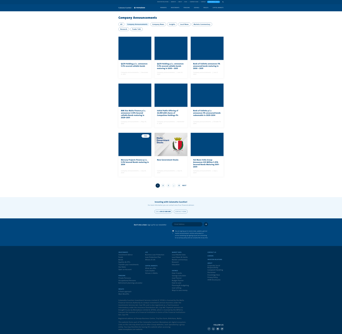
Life (146, 252)
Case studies (150, 271)
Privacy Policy (213, 277)
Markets (173, 2)
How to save (176, 283)
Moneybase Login (213, 2)
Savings (196, 8)
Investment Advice (125, 255)
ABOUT (210, 263)
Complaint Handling (215, 270)
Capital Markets (218, 8)
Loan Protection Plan (153, 257)
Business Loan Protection (154, 255)
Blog (185, 2)
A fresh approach (124, 292)
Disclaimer (212, 272)
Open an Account (125, 269)
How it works (177, 273)
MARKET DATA (177, 252)
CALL (163, 211)
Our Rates (122, 267)
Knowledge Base (214, 275)
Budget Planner (178, 280)
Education (176, 265)
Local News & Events (180, 257)
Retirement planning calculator (130, 283)
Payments (163, 8)
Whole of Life (150, 260)
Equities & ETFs (124, 262)
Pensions (187, 8)
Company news (158, 24)
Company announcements (137, 24)
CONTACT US (212, 252)
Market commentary (179, 260)
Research (123, 29)
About (180, 2)
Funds (120, 257)
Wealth (206, 8)
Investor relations (163, 2)
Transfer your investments (128, 265)
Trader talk (136, 29)
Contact (203, 2)
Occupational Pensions (127, 280)
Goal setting (176, 288)
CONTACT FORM (180, 211)
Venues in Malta (151, 273)
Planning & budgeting (180, 285)
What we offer (150, 268)
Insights (172, 24)
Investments (175, 8)
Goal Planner (177, 278)
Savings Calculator (179, 276)
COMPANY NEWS (194, 2)
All (121, 24)
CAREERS (210, 256)
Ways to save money (179, 290)
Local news (184, 24)
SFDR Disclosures (214, 280)
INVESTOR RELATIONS (215, 259)
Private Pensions (124, 278)
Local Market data (179, 255)
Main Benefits (123, 294)
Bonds (120, 260)
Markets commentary (202, 24)
